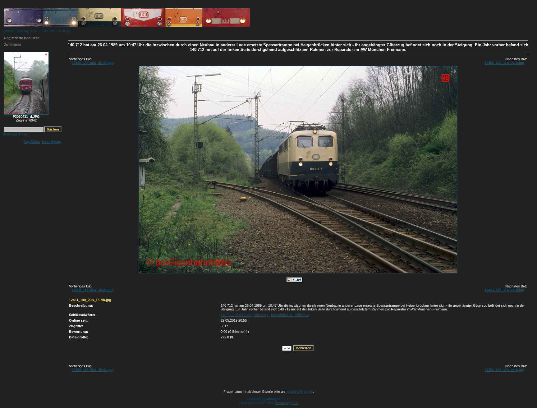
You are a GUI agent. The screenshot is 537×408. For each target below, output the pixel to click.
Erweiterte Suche (15, 134)
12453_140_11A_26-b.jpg (504, 63)
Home (8, 31)
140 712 (227, 315)
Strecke (22, 31)
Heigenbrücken (280, 315)
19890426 (301, 315)
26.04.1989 (243, 315)
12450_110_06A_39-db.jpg (93, 63)
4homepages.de (286, 403)
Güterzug (260, 315)
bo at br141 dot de (299, 391)
